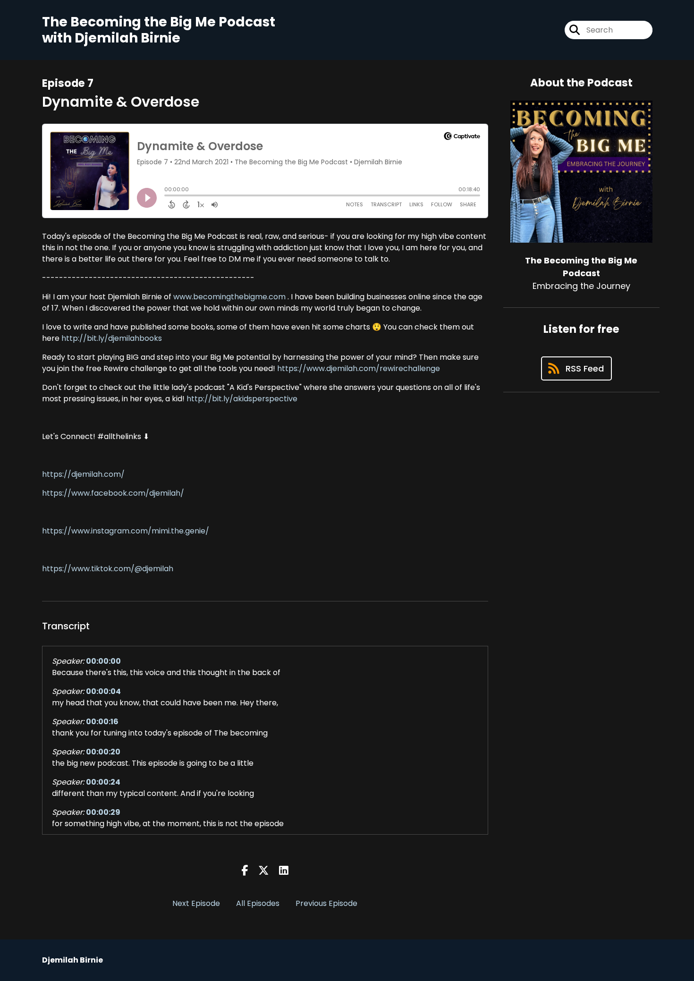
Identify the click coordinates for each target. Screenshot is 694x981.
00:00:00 (103, 661)
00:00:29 (103, 812)
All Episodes (257, 903)
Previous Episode (326, 903)
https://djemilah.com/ (83, 474)
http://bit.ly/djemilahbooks (110, 338)
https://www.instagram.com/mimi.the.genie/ (125, 530)
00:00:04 (103, 691)
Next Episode (196, 903)
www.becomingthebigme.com (228, 296)
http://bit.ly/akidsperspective (241, 398)
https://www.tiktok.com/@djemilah (107, 568)
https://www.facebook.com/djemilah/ (113, 493)
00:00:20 (103, 751)
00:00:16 (102, 721)
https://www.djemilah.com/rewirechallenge (358, 368)
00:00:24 (103, 782)
